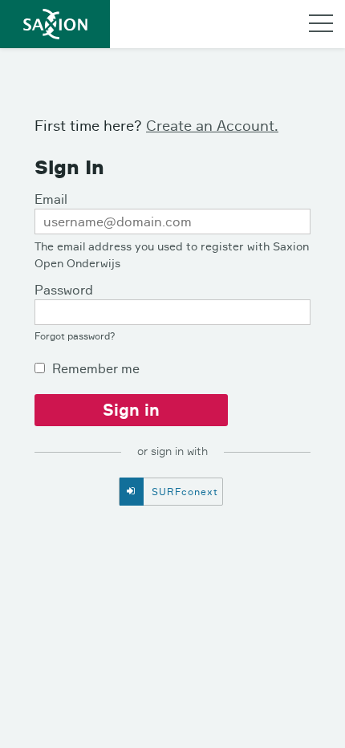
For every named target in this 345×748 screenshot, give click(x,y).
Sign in (131, 410)
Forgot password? (75, 336)
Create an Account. (212, 125)
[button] (321, 22)
